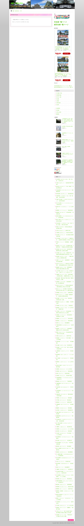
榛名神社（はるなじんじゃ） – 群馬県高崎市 (64, 484)
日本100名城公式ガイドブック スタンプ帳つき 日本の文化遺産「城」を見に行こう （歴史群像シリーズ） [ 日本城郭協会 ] (62, 48)
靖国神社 (57, 114)
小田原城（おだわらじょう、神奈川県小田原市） (64, 232)
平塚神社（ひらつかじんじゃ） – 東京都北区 (64, 397)
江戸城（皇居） (59, 112)
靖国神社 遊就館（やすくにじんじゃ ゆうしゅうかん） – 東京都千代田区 (67, 141)
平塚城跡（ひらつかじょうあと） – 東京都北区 (64, 305)
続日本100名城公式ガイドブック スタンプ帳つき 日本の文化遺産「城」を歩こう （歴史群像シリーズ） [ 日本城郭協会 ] (62, 74)
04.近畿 (57, 98)
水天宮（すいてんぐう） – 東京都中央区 (63, 461)
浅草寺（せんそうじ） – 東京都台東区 (63, 373)
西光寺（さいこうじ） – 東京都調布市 (63, 467)
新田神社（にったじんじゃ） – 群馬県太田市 (64, 402)
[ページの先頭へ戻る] (71, 520)
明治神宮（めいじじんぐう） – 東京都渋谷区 (64, 478)
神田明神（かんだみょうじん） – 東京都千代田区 (65, 486)
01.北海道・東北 (59, 93)
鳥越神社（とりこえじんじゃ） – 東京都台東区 (64, 318)
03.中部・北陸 (58, 97)
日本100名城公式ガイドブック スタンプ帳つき (63, 85)
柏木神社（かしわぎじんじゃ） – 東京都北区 (64, 431)
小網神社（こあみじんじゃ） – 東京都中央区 (64, 426)
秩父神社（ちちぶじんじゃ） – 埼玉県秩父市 (64, 440)
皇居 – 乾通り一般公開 (66, 146)
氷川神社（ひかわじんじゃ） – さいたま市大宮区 (65, 505)
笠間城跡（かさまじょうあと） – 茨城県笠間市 (64, 292)
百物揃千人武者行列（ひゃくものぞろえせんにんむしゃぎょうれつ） (67, 154)
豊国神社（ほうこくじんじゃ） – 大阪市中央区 (64, 488)
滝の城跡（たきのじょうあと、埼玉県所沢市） (64, 345)
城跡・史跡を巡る (17, 3)
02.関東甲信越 (58, 95)
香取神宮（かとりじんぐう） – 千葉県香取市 (64, 381)
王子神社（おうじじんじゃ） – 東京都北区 (63, 400)
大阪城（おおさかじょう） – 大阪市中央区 (63, 335)
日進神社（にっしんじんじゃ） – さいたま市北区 (65, 428)
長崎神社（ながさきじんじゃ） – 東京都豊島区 (64, 452)
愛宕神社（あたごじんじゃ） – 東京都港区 (63, 446)
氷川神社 (57, 110)
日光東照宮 (58, 108)
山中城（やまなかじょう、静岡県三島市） (63, 230)
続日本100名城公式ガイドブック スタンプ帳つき (63, 87)
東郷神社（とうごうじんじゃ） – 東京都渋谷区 (64, 210)
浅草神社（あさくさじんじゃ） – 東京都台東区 (64, 371)
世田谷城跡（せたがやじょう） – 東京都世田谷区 (65, 193)
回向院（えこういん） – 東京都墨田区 (63, 322)
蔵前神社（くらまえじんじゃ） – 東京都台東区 (64, 320)
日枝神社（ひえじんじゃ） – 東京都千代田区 (64, 375)
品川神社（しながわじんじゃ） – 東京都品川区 (64, 410)
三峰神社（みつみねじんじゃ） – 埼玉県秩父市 (64, 469)
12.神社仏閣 (58, 102)
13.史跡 (57, 104)
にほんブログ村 (57, 171)
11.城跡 (57, 100)
